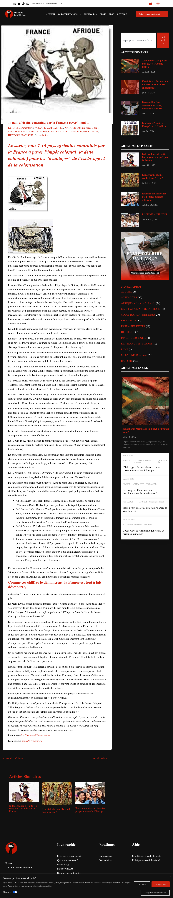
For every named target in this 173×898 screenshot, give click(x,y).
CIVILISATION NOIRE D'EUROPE (27, 131)
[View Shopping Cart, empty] (151, 4)
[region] (86, 886)
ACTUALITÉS (55, 127)
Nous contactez (65, 868)
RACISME (27, 135)
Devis (103, 14)
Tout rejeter (142, 884)
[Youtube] (27, 3)
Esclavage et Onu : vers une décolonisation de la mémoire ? (140, 491)
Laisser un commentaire (20, 127)
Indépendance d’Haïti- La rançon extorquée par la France (23, 808)
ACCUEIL (40, 127)
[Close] (170, 876)
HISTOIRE (14, 135)
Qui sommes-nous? (68, 14)
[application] (79, 14)
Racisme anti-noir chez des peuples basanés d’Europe (90, 809)
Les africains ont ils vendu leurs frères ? (56, 810)
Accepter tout (160, 884)
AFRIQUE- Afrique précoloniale (81, 127)
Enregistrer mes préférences (155, 892)
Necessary (7, 892)
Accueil (50, 14)
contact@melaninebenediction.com (47, 3)
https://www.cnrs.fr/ (32, 740)
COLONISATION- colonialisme (65, 131)
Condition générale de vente (146, 855)
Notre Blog (63, 864)
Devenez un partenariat (69, 873)
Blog (111, 14)
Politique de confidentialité (146, 860)
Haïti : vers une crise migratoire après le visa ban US (145, 509)
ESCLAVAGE (90, 131)
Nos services (105, 855)
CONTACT (122, 14)
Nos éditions (105, 860)
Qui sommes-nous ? (67, 860)
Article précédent (13, 758)
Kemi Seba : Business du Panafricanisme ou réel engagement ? (155, 84)
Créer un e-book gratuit (69, 855)
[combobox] (138, 40)
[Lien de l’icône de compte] (158, 3)
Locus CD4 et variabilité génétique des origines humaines (144, 532)
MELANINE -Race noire (134, 355)
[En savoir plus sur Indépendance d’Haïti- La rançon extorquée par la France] (24, 791)
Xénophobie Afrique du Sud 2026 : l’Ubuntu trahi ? (154, 64)
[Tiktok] (23, 3)
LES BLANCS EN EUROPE (136, 343)
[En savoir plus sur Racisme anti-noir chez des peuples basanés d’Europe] (90, 793)
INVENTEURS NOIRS (133, 337)
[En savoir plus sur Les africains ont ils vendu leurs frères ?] (57, 793)
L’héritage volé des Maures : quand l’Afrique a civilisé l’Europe (142, 468)
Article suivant (102, 758)
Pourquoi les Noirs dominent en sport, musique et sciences (152, 105)
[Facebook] (19, 3)
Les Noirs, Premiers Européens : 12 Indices (154, 124)
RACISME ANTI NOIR (154, 214)
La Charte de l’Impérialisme (35, 735)
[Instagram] (14, 3)
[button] (152, 14)
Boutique (89, 14)
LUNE (124, 349)
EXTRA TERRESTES (133, 326)
